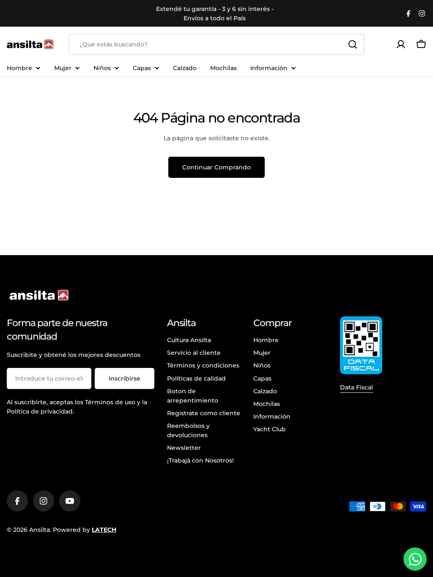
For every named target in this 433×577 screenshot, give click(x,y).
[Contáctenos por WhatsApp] (415, 559)
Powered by (84, 529)
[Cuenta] (401, 44)
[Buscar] (353, 44)
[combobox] (216, 44)
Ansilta (39, 529)
